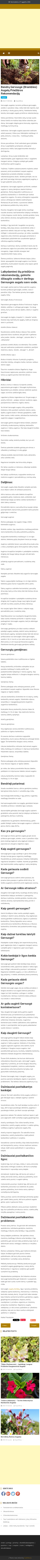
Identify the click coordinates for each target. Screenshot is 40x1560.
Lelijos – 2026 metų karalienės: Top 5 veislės (19, 1526)
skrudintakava (6, 1548)
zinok (3, 1543)
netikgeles (29, 1545)
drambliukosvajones (27, 1543)
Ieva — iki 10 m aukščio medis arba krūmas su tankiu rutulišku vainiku (7, 1325)
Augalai (4, 97)
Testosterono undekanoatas (13, 1508)
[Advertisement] (20, 28)
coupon (15, 1545)
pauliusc (4, 1545)
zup (10, 1545)
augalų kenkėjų (14, 1289)
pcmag (8, 1543)
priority (15, 1543)
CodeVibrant (27, 1558)
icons (22, 1545)
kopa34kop (19, 101)
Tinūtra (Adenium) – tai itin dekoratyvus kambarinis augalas (17, 1402)
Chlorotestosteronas (10, 1515)
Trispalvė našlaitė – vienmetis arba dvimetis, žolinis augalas (35, 1325)
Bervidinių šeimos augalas (11, 1437)
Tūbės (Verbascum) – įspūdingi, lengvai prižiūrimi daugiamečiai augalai (16, 1365)
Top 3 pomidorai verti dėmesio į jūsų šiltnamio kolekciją (19, 1520)
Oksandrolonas (8, 1511)
